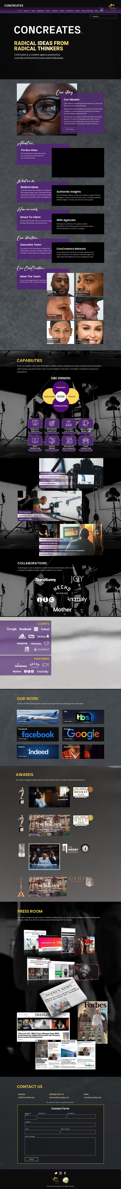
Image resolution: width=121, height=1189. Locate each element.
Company (27, 1121)
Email (26, 1129)
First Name (41, 1113)
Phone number (65, 1129)
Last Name (70, 1113)
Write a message (30, 1136)
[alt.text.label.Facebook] (65, 1173)
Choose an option (28, 1114)
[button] (102, 9)
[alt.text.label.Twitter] (56, 1173)
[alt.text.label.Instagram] (60, 1173)
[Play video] (77, 163)
